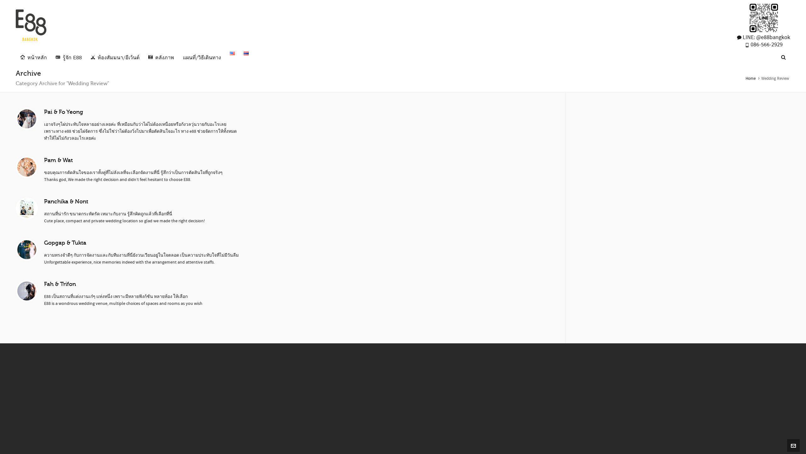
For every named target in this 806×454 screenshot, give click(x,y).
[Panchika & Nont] (27, 208)
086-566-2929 (766, 44)
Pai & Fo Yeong (63, 112)
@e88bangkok (773, 37)
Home (751, 78)
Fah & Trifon (60, 284)
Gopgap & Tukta (65, 243)
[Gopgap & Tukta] (27, 250)
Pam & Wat (58, 160)
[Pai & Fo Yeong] (27, 119)
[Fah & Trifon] (27, 291)
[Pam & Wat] (27, 167)
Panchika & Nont (66, 201)
